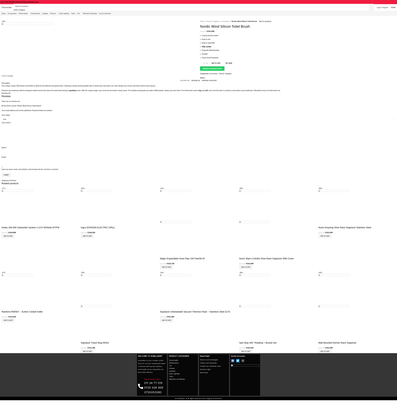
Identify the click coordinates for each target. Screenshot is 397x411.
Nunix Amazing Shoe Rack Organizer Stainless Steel (344, 227)
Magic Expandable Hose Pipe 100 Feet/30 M (182, 258)
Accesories (225, 21)
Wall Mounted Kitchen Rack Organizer (337, 342)
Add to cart (216, 63)
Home (202, 21)
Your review (6, 123)
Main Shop (204, 373)
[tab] (184, 81)
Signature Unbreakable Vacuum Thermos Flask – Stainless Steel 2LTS (195, 311)
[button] (297, 68)
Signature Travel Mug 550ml (95, 342)
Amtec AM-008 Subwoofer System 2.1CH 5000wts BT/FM (30, 227)
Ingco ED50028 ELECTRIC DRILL (98, 227)
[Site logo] (7, 7)
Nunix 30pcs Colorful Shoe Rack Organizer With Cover (266, 258)
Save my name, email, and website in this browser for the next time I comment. (30, 169)
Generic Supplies (213, 21)
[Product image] (175, 236)
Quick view (4, 223)
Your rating (6, 115)
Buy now (229, 63)
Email (4, 157)
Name (4, 147)
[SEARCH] (371, 7)
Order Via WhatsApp (212, 69)
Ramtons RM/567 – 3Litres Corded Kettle (22, 311)
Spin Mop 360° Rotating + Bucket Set (257, 342)
